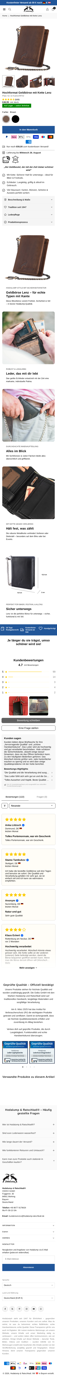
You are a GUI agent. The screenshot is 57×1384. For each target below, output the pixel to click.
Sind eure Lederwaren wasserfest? (19, 1133)
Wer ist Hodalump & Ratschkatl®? (18, 1124)
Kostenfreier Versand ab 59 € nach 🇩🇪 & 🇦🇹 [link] (29, 3)
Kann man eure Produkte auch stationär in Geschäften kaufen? (22, 1160)
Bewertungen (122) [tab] (15, 797)
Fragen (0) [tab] (42, 797)
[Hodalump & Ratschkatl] (29, 9)
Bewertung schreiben (28, 720)
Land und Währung (10, 1293)
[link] (10, 629)
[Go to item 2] (38, 705)
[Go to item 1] (18, 705)
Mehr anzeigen (27, 968)
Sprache (5, 1280)
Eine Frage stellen (28, 728)
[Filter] (5, 805)
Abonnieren (28, 1267)
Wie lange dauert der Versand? (17, 1142)
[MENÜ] (4, 9)
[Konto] (47, 9)
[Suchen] (9, 9)
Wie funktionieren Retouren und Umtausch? (23, 1150)
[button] (49, 47)
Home (4, 16)
